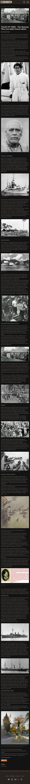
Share (4, 760)
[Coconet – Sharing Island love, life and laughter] (6, 2)
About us (7, 776)
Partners (22, 776)
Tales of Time (11, 6)
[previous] (3, 727)
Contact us (18, 776)
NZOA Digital (12, 776)
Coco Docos (4, 6)
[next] (26, 727)
